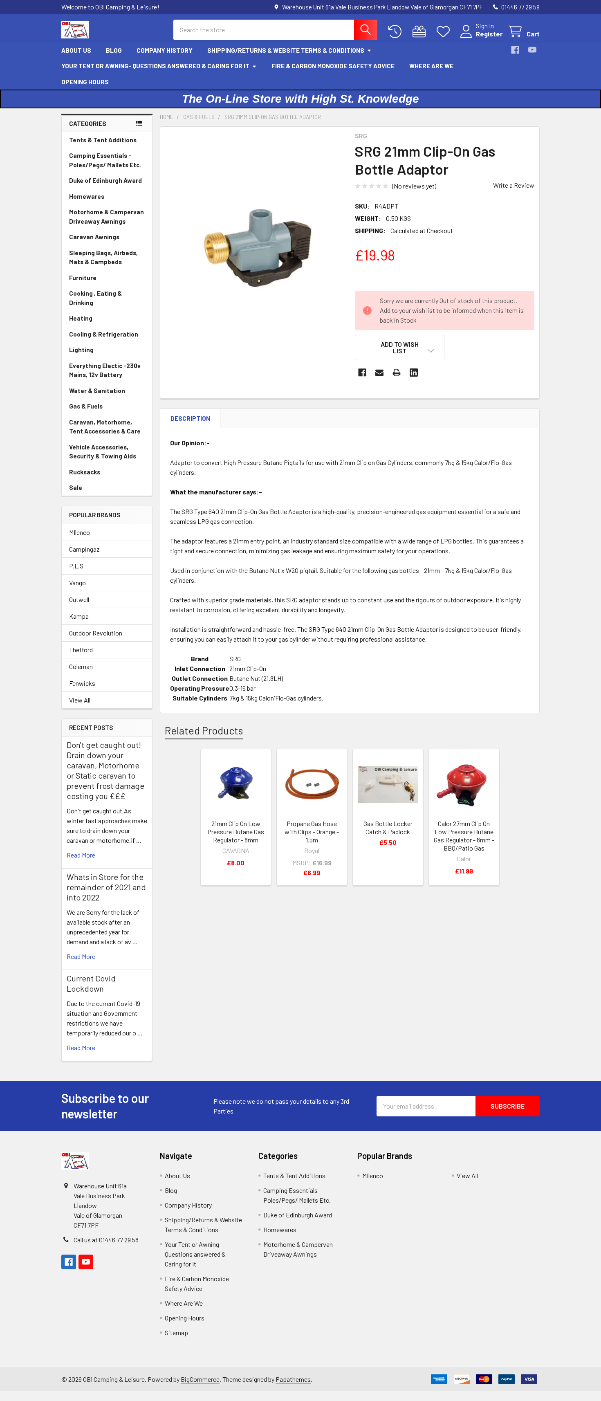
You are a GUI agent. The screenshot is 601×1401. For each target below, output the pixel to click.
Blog (114, 50)
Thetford (81, 649)
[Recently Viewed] (396, 31)
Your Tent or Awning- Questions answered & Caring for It (155, 66)
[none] (255, 250)
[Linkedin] (413, 372)
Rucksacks (84, 472)
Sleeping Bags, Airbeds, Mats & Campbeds (103, 257)
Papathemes (293, 1379)
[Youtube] (532, 50)
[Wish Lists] (445, 31)
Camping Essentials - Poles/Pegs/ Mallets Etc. (105, 160)
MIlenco (79, 532)
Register (489, 34)
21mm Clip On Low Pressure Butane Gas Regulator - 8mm (235, 831)
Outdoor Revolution (95, 633)
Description (190, 418)
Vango (77, 582)
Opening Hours (85, 81)
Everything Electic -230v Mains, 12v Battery (105, 370)
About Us (76, 50)
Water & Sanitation (97, 390)
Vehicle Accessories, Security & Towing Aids (102, 451)
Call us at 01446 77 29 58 (106, 1240)
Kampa (79, 616)
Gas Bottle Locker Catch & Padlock (388, 827)
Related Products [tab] (204, 730)
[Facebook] (515, 50)
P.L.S (76, 566)
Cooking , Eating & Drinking (95, 298)
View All (79, 700)
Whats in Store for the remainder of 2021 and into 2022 (106, 887)
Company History (165, 50)
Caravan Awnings (94, 236)
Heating (80, 318)
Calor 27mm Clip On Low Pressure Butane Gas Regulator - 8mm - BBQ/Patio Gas (464, 835)
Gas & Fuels (86, 406)
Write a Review (513, 185)
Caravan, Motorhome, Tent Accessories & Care (105, 426)
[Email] (379, 372)
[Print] (396, 372)
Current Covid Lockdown (91, 983)
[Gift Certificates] (421, 31)
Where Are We (431, 66)
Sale (75, 487)
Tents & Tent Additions (103, 140)
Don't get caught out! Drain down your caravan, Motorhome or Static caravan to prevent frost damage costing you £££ (105, 770)
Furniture (82, 277)
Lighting (81, 349)
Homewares (86, 196)
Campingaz (84, 549)
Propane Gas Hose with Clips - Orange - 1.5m (312, 831)
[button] (400, 347)
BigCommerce (200, 1379)
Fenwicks (82, 683)
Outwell (79, 599)
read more (81, 855)
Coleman (81, 666)
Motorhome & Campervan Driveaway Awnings (106, 216)
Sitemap (176, 1332)
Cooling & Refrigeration (103, 334)
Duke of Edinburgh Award (105, 180)
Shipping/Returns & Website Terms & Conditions (285, 50)
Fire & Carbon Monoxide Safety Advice (333, 66)
